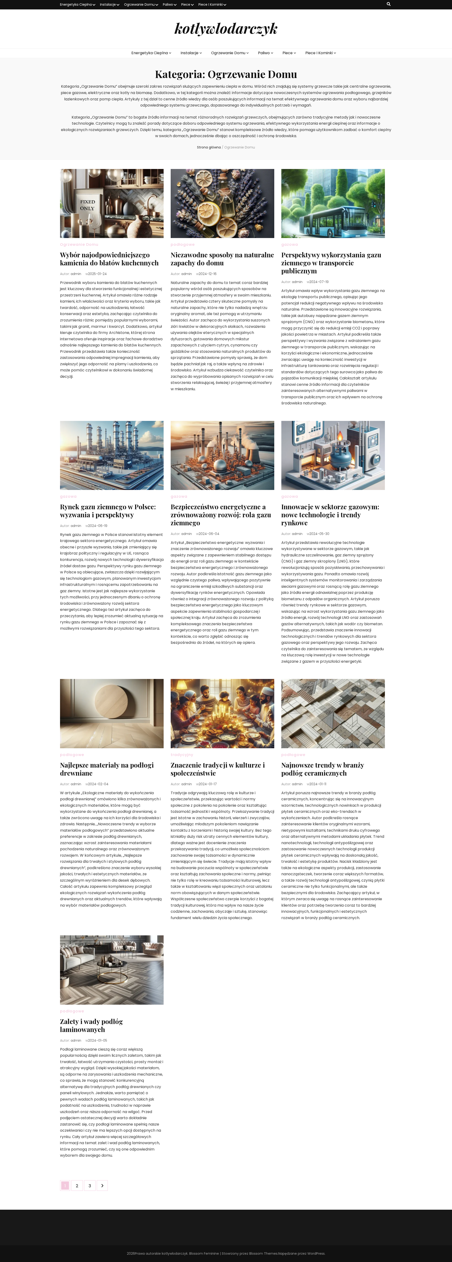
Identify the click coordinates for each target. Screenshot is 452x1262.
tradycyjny (182, 754)
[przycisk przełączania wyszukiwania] (389, 4)
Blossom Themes (263, 1253)
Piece (185, 4)
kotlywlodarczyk (226, 27)
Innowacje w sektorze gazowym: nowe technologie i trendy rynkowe (330, 514)
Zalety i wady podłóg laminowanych (91, 1025)
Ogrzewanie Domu (139, 4)
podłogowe (183, 244)
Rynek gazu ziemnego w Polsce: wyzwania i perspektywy (108, 510)
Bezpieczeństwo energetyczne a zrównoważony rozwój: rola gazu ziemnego (221, 514)
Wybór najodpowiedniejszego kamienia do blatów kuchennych (109, 258)
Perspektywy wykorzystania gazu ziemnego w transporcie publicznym (331, 262)
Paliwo (168, 4)
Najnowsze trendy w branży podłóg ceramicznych (322, 768)
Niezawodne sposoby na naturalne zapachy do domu (222, 258)
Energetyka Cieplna (76, 4)
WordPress (316, 1253)
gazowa (289, 244)
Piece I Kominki (210, 4)
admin (76, 273)
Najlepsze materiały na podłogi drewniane (107, 768)
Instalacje (108, 4)
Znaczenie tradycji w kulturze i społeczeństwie (218, 768)
